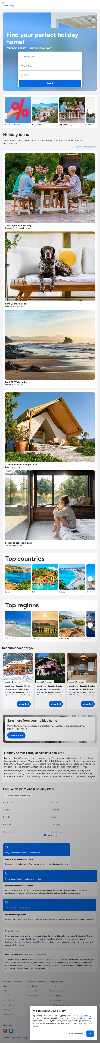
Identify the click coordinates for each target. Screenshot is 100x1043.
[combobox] (51, 56)
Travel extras (8, 1005)
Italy (61, 939)
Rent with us (32, 986)
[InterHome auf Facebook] (11, 1030)
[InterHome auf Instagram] (5, 1030)
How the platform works (60, 1005)
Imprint (53, 986)
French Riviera (14, 942)
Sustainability (8, 1014)
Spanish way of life (33, 942)
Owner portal (32, 991)
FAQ (5, 991)
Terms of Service (57, 991)
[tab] (18, 795)
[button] (50, 65)
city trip (32, 965)
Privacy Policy (55, 995)
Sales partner (32, 995)
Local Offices (8, 1000)
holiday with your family (53, 965)
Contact (6, 995)
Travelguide (7, 1010)
